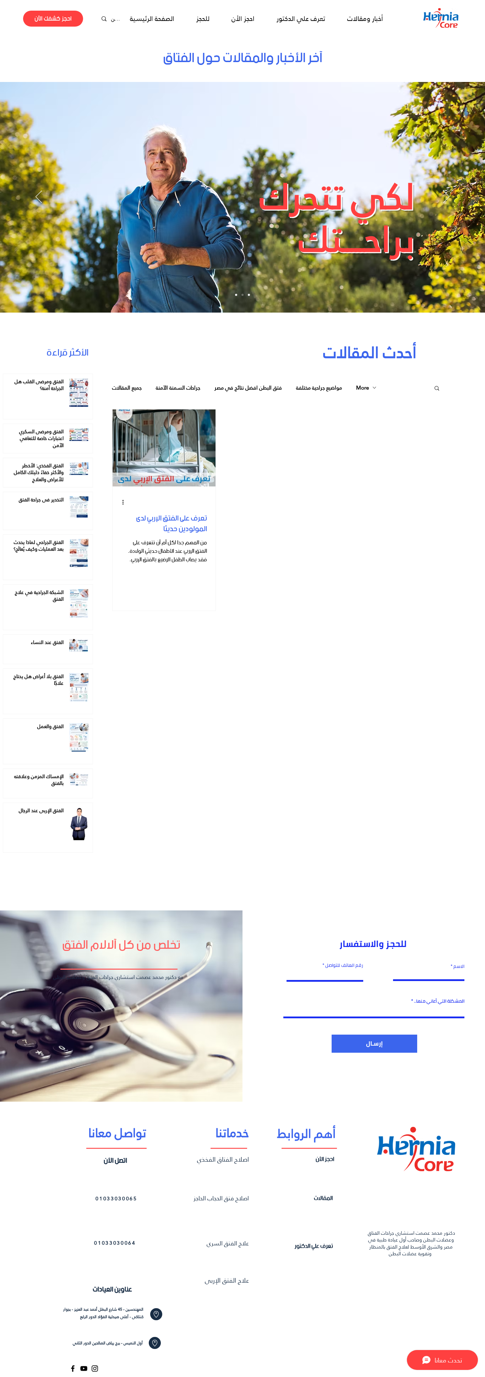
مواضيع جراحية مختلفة (319, 388)
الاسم (458, 966)
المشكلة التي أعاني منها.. (439, 1001)
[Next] (446, 197)
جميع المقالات (127, 388)
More (362, 388)
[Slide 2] (242, 295)
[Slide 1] (236, 295)
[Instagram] (95, 1368)
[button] (437, 388)
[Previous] (39, 197)
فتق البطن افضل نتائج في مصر (248, 388)
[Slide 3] (249, 295)
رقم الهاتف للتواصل (344, 965)
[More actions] (125, 502)
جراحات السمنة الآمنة (178, 388)
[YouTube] (84, 1368)
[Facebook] (73, 1368)
